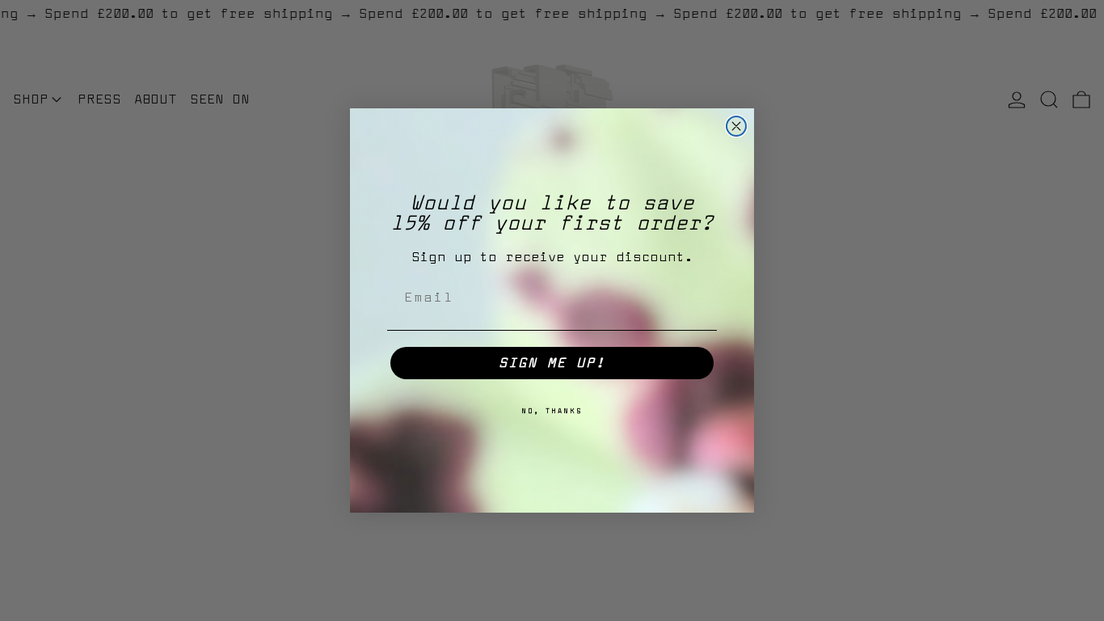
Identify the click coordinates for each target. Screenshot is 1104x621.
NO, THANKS (552, 411)
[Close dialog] (736, 126)
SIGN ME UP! (552, 363)
